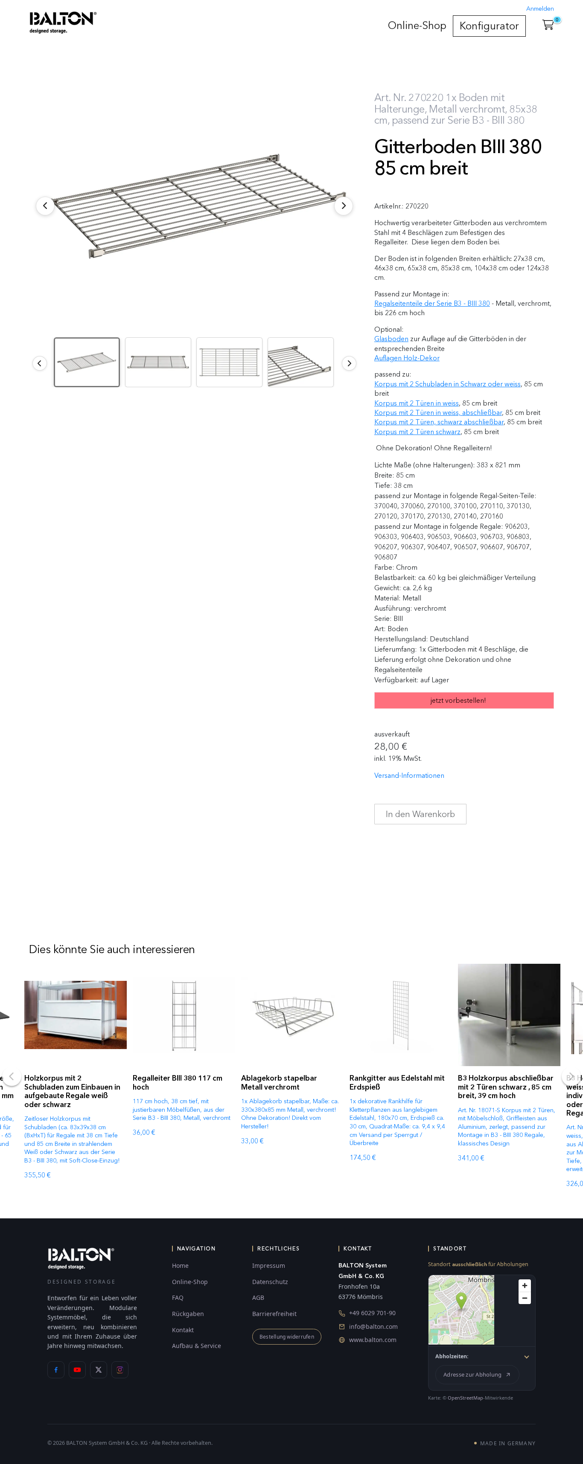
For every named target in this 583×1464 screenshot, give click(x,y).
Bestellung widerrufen (286, 1336)
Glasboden (391, 339)
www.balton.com (372, 1340)
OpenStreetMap (465, 1397)
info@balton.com (373, 1326)
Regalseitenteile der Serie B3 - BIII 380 (432, 303)
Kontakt (183, 1330)
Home (180, 1265)
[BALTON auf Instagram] (119, 1369)
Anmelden (540, 8)
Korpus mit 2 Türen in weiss (416, 403)
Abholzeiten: (452, 1356)
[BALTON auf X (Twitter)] (98, 1369)
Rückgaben (188, 1314)
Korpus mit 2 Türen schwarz (417, 432)
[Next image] (349, 363)
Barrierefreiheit (274, 1314)
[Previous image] (39, 363)
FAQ (178, 1297)
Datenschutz (270, 1282)
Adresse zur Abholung (472, 1374)
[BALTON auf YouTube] (77, 1369)
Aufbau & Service (196, 1346)
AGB (258, 1297)
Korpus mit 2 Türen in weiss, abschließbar (438, 413)
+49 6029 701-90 (372, 1313)
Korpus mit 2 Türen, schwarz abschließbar (439, 422)
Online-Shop (417, 25)
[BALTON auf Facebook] (55, 1369)
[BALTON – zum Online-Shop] (81, 1258)
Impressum (268, 1265)
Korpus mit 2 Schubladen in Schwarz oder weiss (447, 384)
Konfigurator (489, 26)
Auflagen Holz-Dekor (407, 358)
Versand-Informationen (409, 775)
